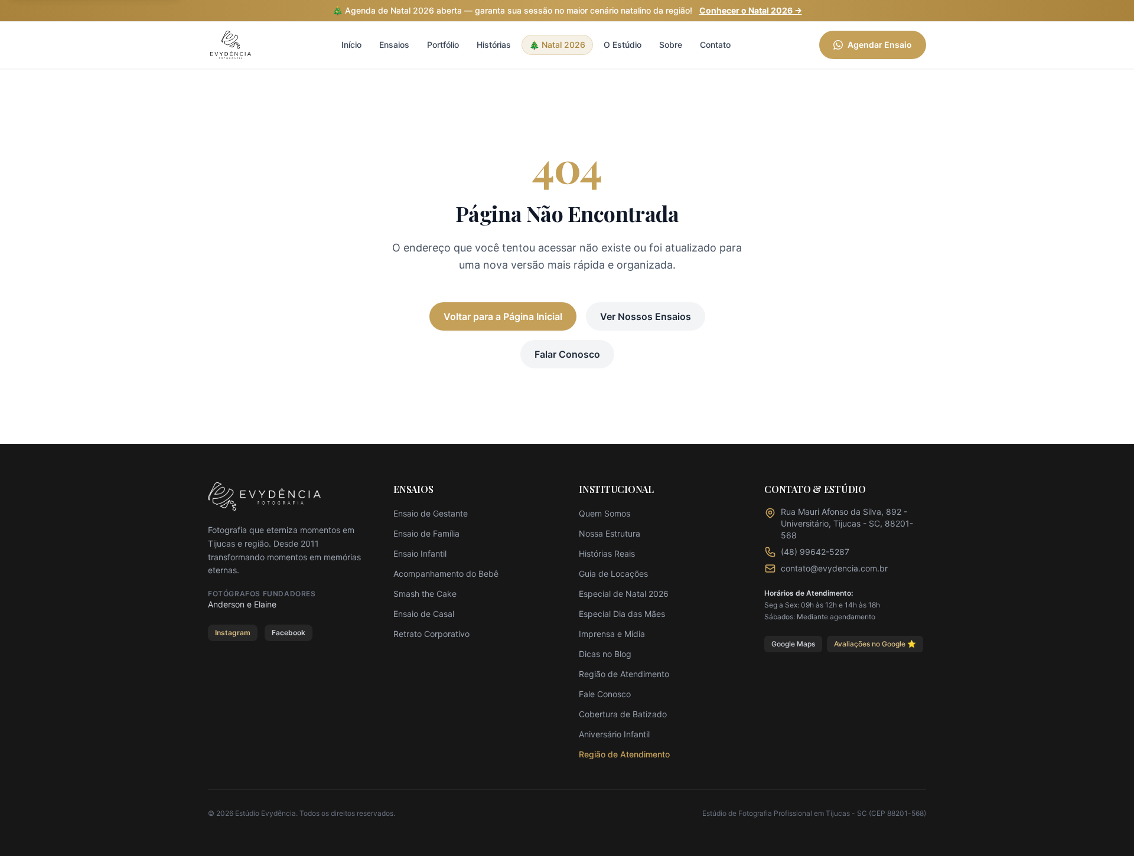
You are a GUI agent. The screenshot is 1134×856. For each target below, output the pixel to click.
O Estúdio (622, 45)
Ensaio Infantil (420, 553)
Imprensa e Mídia (612, 634)
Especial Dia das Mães (622, 614)
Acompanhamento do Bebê (445, 574)
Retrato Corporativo (431, 634)
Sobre (670, 45)
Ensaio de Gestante (430, 513)
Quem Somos (604, 513)
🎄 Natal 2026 (557, 45)
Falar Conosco (567, 354)
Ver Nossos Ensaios (645, 316)
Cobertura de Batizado (623, 714)
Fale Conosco (605, 694)
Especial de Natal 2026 (624, 594)
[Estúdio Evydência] (264, 496)
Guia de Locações (613, 574)
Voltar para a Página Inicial (503, 316)
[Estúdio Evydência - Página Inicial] (230, 44)
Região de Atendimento (624, 674)
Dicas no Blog (605, 654)
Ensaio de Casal (423, 614)
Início (351, 45)
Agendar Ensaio (880, 45)
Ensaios (394, 45)
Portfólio (443, 45)
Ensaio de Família (426, 533)
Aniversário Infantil (614, 734)
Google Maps (793, 643)
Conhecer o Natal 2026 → (750, 10)
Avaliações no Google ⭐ (875, 643)
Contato (715, 45)
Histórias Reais (607, 553)
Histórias (494, 45)
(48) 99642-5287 (815, 552)
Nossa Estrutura (609, 533)
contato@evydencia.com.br (834, 568)
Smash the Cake (425, 594)
